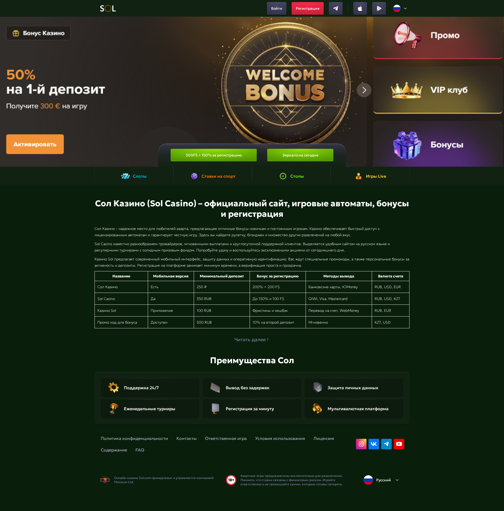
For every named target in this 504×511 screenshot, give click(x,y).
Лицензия (323, 438)
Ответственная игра (226, 438)
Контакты (186, 438)
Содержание (114, 449)
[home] (107, 8)
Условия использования (280, 438)
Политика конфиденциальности (134, 438)
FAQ (139, 449)
